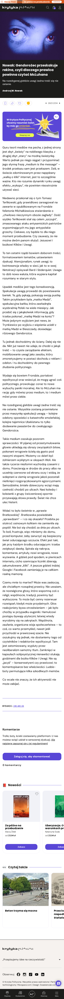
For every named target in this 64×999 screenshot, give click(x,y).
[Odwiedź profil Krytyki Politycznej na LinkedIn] (43, 974)
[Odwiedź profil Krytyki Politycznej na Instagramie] (24, 974)
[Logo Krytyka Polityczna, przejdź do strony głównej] (18, 7)
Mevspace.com (24, 985)
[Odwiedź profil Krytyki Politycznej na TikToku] (30, 974)
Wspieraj (7, 996)
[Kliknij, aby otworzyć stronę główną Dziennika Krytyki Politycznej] (32, 994)
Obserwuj (44, 996)
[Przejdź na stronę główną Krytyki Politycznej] (17, 949)
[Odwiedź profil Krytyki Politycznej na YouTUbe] (37, 974)
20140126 (18, 706)
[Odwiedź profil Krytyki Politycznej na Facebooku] (18, 974)
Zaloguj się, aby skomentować (32, 756)
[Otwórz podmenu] (60, 959)
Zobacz (21, 847)
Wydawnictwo (20, 996)
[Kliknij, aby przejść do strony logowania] (60, 7)
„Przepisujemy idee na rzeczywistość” (23, 959)
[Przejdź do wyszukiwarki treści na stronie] (48, 7)
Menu (56, 996)
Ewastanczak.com (48, 985)
